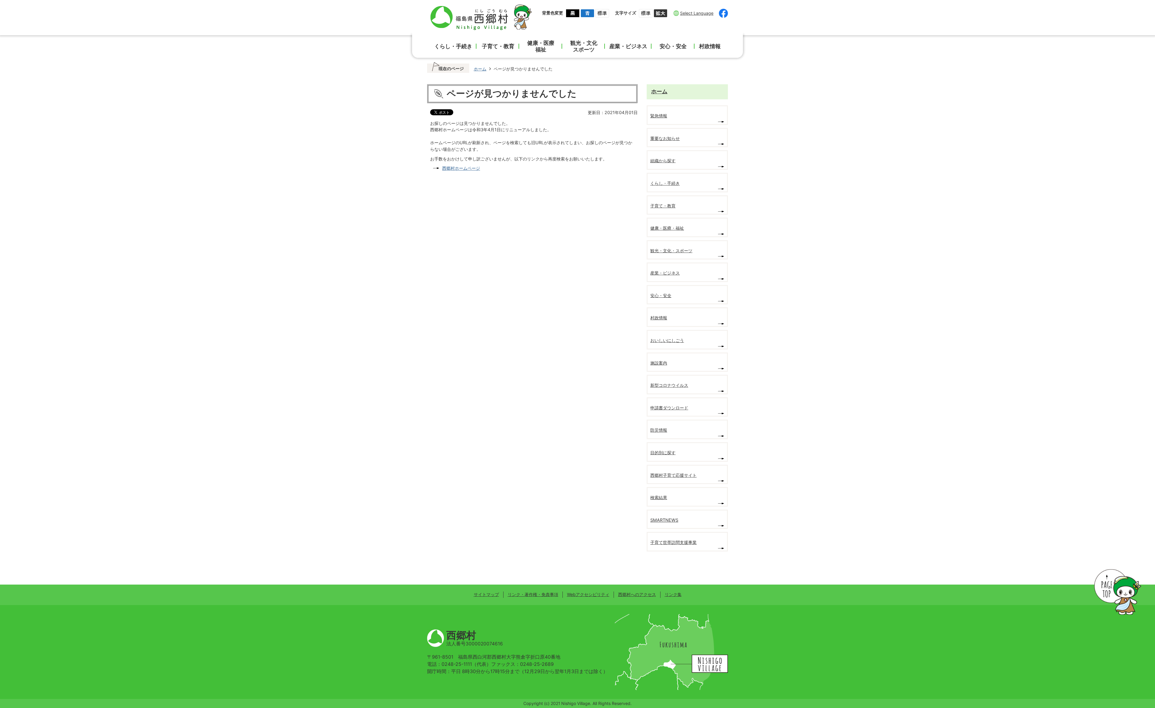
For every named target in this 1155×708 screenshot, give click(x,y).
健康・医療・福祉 (667, 228)
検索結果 (658, 497)
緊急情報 (658, 115)
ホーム (480, 68)
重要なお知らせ (665, 138)
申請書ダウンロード (669, 407)
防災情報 (658, 430)
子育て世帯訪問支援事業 (673, 542)
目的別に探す (663, 452)
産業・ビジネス (628, 46)
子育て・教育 (498, 46)
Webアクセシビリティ (588, 594)
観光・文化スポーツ (583, 46)
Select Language (696, 13)
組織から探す (663, 160)
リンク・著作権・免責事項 (533, 594)
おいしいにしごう (667, 340)
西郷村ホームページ (461, 168)
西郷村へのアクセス (637, 594)
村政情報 (710, 46)
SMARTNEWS (664, 520)
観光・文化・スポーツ (671, 250)
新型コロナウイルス (669, 385)
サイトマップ (486, 594)
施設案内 (658, 362)
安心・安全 (673, 46)
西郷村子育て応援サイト (673, 475)
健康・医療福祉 (540, 46)
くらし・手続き (453, 46)
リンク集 (673, 594)
